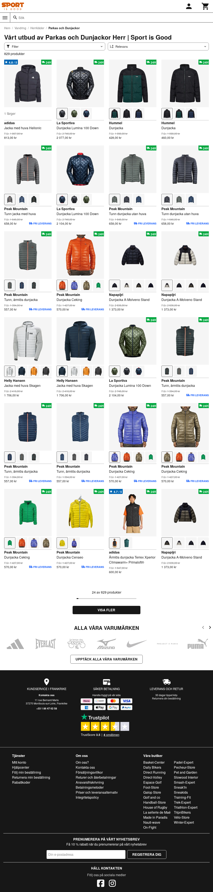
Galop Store (152, 792)
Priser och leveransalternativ (97, 792)
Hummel (115, 122)
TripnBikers (182, 812)
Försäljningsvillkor (89, 772)
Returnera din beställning (166, 698)
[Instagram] (112, 884)
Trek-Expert (182, 802)
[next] (210, 628)
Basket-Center (154, 762)
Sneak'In (180, 787)
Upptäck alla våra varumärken (106, 659)
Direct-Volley (152, 777)
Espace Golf (152, 782)
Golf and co (151, 797)
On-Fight (149, 827)
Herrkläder (37, 28)
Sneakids (181, 792)
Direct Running (154, 772)
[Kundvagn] (205, 6)
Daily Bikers (152, 767)
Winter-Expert (184, 822)
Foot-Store (151, 787)
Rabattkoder (21, 782)
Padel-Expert (183, 762)
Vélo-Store (181, 817)
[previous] (203, 628)
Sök (21, 17)
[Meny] (5, 18)
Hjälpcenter (20, 767)
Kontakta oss (46, 695)
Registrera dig (146, 854)
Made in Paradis (155, 817)
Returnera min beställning (31, 777)
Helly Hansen (14, 380)
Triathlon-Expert (185, 807)
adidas (9, 122)
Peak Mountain (16, 208)
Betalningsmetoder (90, 787)
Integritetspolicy (87, 797)
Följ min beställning (26, 772)
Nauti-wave (151, 822)
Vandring (20, 28)
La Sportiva (66, 122)
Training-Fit (182, 797)
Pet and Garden (185, 772)
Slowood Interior (186, 777)
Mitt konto (19, 762)
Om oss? (82, 762)
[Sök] (15, 17)
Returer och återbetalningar (96, 777)
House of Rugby (155, 807)
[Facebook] (101, 884)
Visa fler (106, 610)
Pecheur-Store (184, 767)
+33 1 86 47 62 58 (46, 708)
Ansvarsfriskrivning (90, 782)
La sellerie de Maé (157, 812)
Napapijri (116, 294)
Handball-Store (154, 802)
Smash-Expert (184, 782)
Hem (7, 28)
